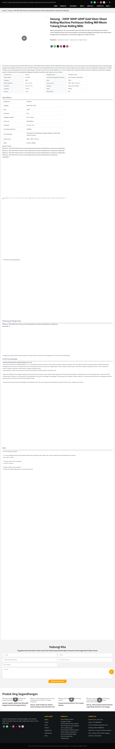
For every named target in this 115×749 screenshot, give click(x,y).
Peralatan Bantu (65, 738)
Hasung (4, 10)
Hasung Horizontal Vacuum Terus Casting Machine (70, 704)
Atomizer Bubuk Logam (67, 727)
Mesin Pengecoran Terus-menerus (69, 723)
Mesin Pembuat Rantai (66, 736)
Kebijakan (80, 746)
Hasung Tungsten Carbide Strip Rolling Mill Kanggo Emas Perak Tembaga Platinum (15, 704)
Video (46, 735)
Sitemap (75, 746)
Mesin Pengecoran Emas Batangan (70, 725)
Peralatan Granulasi (66, 721)
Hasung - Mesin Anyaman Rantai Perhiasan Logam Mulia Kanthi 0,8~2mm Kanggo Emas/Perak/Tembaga (99, 706)
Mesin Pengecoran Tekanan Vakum (70, 730)
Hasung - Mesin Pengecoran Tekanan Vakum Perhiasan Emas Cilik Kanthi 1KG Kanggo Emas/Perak (42, 706)
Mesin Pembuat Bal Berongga (68, 734)
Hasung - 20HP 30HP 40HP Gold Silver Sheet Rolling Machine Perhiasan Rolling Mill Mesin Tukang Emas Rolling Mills (38, 10)
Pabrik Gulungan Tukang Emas (69, 732)
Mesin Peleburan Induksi (67, 719)
